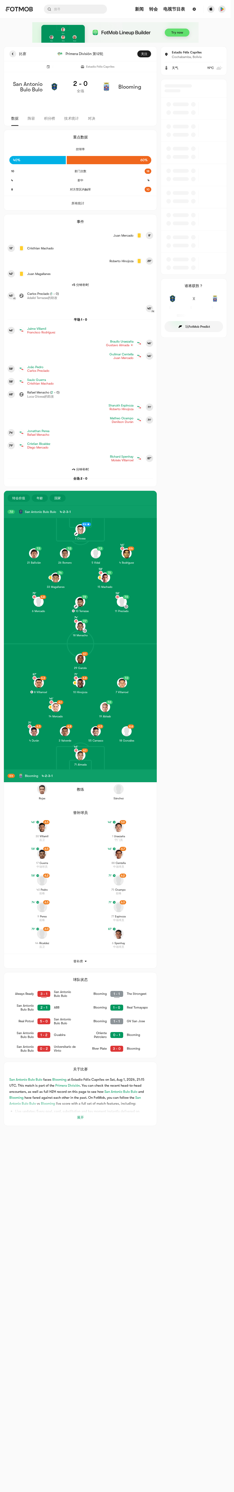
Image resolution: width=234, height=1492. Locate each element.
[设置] (194, 9)
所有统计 (78, 203)
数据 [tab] (15, 118)
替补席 (78, 961)
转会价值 (18, 498)
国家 (57, 498)
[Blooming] (215, 301)
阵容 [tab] (31, 118)
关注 (144, 54)
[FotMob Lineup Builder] (115, 32)
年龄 (40, 498)
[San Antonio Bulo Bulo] (172, 301)
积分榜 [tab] (49, 118)
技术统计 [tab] (71, 118)
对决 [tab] (91, 118)
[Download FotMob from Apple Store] (211, 9)
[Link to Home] (19, 9)
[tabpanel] (115, 586)
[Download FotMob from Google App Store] (222, 9)
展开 (80, 1117)
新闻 (139, 9)
